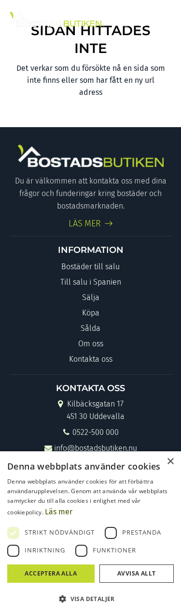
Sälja (90, 297)
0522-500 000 (95, 432)
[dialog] (90, 533)
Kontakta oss (90, 359)
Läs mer (58, 511)
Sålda (90, 328)
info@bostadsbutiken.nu (95, 448)
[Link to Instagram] (142, 19)
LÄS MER (85, 223)
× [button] (170, 461)
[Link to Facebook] (126, 19)
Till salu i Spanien (90, 282)
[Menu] (162, 19)
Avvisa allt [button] (136, 573)
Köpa (90, 312)
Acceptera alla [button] (51, 573)
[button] (90, 599)
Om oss (90, 343)
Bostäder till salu (90, 266)
